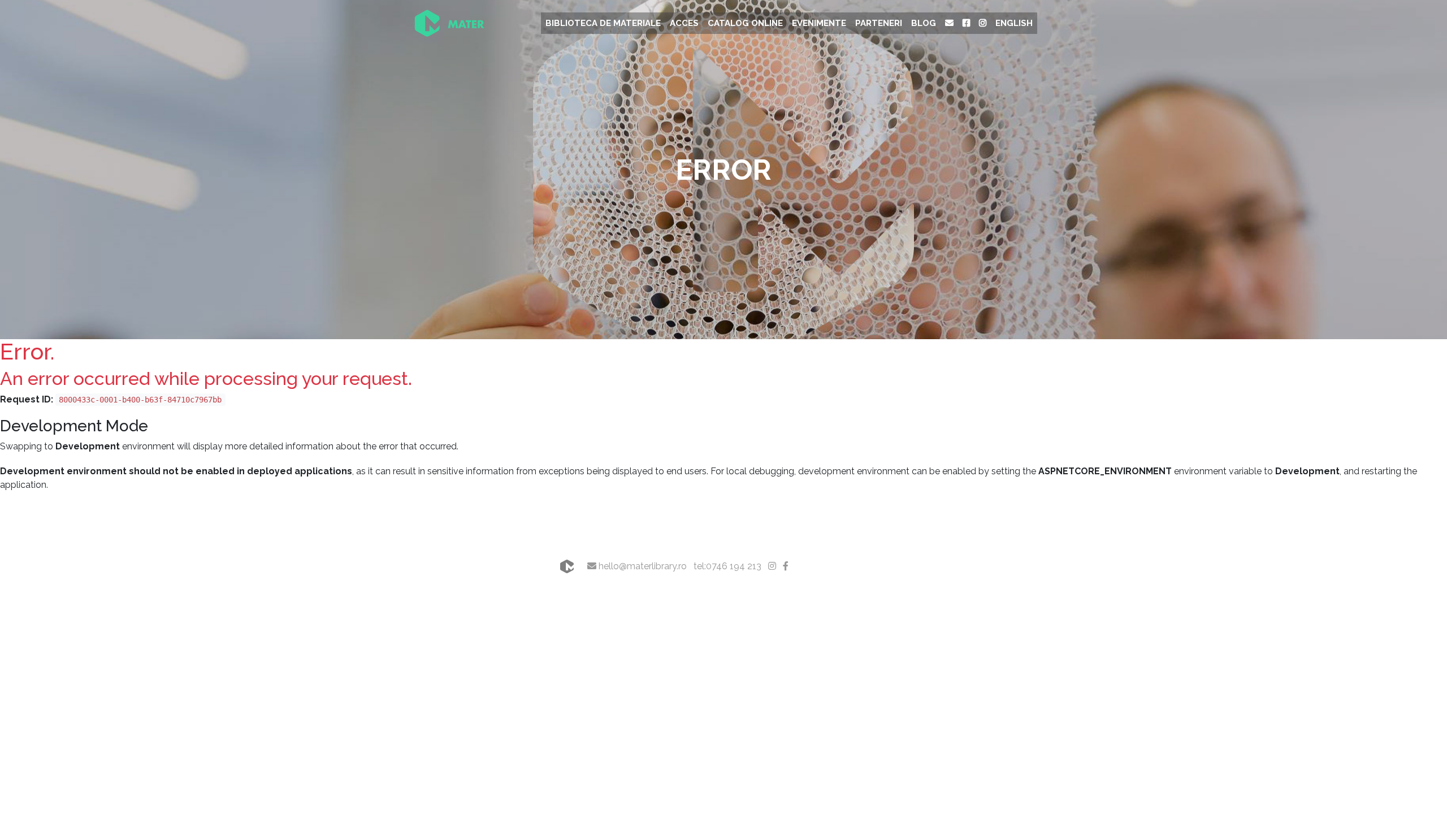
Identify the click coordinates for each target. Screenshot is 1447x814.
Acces (684, 23)
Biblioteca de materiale (603, 23)
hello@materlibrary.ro (641, 566)
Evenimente (819, 23)
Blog (923, 23)
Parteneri (878, 23)
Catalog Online (745, 23)
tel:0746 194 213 (727, 566)
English (1014, 23)
